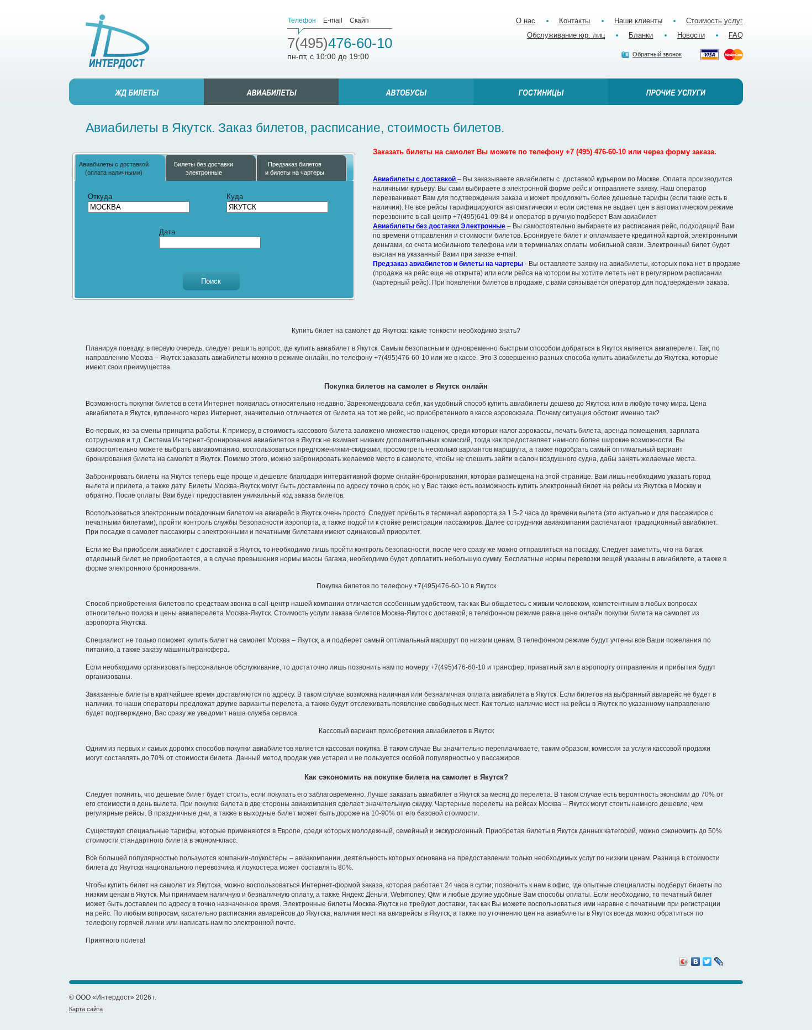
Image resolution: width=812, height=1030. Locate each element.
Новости (691, 35)
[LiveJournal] (719, 961)
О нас (525, 21)
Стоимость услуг (714, 21)
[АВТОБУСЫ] (406, 92)
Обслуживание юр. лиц (566, 35)
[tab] (120, 167)
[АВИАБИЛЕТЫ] (271, 92)
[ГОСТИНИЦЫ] (540, 92)
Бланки (641, 35)
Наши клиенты (638, 21)
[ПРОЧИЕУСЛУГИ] (675, 92)
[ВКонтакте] (696, 961)
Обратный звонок (657, 54)
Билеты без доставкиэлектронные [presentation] (203, 168)
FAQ (736, 35)
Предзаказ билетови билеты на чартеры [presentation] (294, 168)
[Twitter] (707, 961)
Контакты (574, 21)
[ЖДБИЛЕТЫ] (136, 92)
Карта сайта (86, 1009)
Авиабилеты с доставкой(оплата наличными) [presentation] (114, 168)
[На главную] (118, 41)
